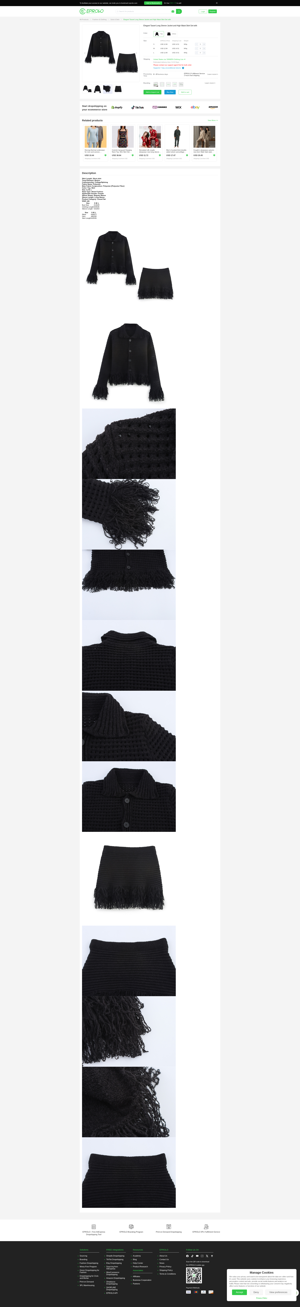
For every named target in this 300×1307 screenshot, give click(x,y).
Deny (256, 1292)
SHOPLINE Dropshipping (112, 1288)
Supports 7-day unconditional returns (167, 68)
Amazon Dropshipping (115, 1278)
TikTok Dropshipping (114, 1259)
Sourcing (83, 1256)
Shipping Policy (166, 1270)
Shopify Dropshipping (115, 1256)
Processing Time (147, 75)
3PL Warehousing (87, 1285)
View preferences (278, 1292)
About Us (163, 1256)
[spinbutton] (200, 44)
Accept (239, 1292)
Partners (136, 1284)
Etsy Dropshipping (114, 1263)
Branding (146, 83)
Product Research (140, 1267)
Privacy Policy (261, 1298)
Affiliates (136, 1276)
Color (145, 33)
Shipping (146, 59)
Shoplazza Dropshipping (112, 1283)
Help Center (138, 1263)
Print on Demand (87, 1282)
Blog (135, 1259)
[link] (84, 19)
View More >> (213, 120)
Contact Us (164, 1259)
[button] (196, 44)
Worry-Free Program (88, 1267)
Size (145, 41)
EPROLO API (112, 1293)
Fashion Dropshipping (89, 1263)
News (161, 1263)
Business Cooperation (142, 1280)
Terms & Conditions (167, 1274)
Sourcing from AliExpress (112, 1268)
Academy (137, 1256)
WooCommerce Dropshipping (112, 1273)
